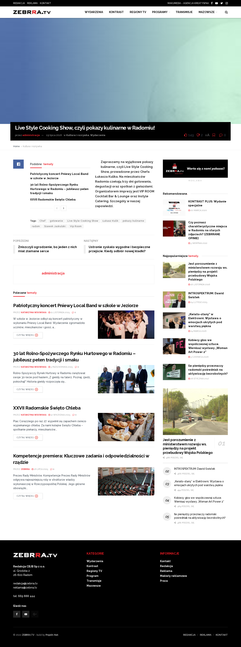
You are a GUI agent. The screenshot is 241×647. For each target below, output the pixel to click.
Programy (160, 12)
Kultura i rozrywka (77, 135)
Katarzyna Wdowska (33, 312)
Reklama (166, 570)
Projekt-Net (52, 635)
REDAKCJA (19, 3)
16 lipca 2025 (40, 469)
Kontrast (92, 566)
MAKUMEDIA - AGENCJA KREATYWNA (189, 3)
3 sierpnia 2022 (198, 243)
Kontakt (165, 561)
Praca (164, 580)
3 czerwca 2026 (199, 357)
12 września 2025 (60, 415)
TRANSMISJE (184, 12)
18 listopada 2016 (200, 284)
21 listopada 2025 (60, 312)
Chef (43, 221)
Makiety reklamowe (173, 575)
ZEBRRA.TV (28, 635)
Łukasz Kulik (110, 221)
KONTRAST (116, 12)
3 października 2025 (61, 367)
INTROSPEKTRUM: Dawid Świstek (194, 468)
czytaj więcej (25, 335)
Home (16, 146)
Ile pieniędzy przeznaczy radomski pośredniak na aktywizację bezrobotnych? (208, 369)
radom (36, 226)
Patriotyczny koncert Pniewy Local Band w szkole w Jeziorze (75, 305)
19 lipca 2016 (54, 135)
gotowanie (56, 221)
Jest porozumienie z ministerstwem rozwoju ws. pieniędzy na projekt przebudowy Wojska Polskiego (207, 271)
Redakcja (166, 566)
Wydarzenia (94, 12)
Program (92, 575)
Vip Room (76, 226)
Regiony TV (138, 12)
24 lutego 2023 (198, 302)
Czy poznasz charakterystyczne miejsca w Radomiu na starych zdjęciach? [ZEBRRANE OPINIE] (207, 230)
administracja (31, 135)
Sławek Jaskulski (55, 226)
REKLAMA (32, 3)
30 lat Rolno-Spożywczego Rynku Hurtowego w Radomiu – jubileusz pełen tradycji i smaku (59, 189)
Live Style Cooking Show (82, 221)
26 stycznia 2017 (199, 378)
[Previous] (57, 208)
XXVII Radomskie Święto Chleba (53, 199)
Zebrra (25, 469)
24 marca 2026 (198, 331)
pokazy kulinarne (133, 221)
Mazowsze (207, 12)
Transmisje (94, 580)
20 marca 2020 (198, 210)
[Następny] (63, 208)
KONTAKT (45, 3)
